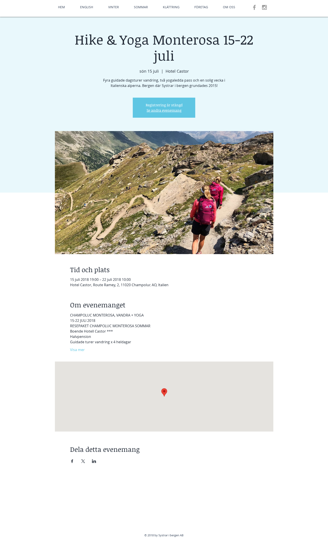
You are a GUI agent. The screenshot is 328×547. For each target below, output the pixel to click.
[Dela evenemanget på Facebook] (72, 461)
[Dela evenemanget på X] (83, 461)
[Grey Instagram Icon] (264, 7)
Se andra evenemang (164, 110)
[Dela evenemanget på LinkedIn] (94, 461)
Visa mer (77, 349)
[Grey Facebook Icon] (254, 7)
